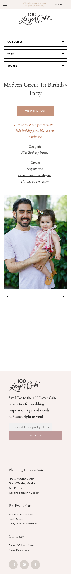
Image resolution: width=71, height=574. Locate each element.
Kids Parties (15, 488)
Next (62, 295)
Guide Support (17, 519)
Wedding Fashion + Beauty (24, 492)
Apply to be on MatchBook (24, 523)
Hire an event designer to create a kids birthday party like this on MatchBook (34, 131)
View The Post (35, 110)
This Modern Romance (35, 182)
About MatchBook (19, 550)
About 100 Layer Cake (21, 545)
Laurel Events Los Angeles (34, 175)
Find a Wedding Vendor (22, 483)
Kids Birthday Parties (34, 152)
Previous (8, 295)
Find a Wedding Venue (21, 478)
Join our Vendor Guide (21, 514)
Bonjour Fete (35, 169)
